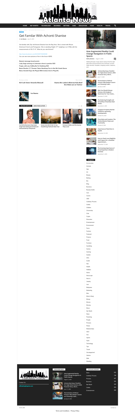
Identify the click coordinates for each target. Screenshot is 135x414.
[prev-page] (79, 106)
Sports (88, 337)
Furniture (88, 243)
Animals (88, 166)
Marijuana (89, 287)
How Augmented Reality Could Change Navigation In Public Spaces (100, 53)
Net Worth (34, 26)
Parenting (89, 317)
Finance (88, 237)
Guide (88, 261)
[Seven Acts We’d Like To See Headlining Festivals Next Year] (51, 116)
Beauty (88, 175)
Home (25, 26)
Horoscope (89, 275)
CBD (87, 198)
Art (87, 172)
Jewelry (88, 281)
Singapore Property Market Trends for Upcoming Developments (106, 111)
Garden (88, 255)
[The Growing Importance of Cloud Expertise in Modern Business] (91, 151)
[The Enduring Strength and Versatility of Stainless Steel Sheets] (91, 102)
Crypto (88, 216)
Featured (88, 234)
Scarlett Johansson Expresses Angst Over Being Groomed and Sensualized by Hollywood (28, 126)
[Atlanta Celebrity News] (67, 11)
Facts (88, 228)
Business (57, 26)
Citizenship (89, 210)
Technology (46, 26)
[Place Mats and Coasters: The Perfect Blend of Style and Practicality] (91, 122)
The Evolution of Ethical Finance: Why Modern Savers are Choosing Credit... (106, 82)
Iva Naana (23, 39)
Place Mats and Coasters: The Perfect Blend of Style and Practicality (107, 121)
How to (88, 278)
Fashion (88, 231)
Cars (74, 26)
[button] (115, 25)
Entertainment (90, 222)
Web (87, 358)
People (88, 320)
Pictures (88, 323)
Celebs (25, 30)
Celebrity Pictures (91, 201)
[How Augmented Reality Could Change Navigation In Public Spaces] (101, 39)
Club (87, 213)
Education (83, 26)
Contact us (113, 407)
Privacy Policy (75, 411)
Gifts (87, 258)
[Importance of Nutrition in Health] (91, 131)
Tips (87, 346)
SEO (87, 331)
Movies (88, 302)
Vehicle (88, 355)
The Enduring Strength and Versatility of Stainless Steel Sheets (106, 101)
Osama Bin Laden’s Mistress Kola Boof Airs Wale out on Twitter (68, 84)
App (87, 169)
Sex (87, 334)
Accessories (89, 163)
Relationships (90, 329)
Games (88, 249)
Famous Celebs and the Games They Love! (72, 126)
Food (92, 26)
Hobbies (88, 269)
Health (99, 26)
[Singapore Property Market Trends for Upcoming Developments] (91, 112)
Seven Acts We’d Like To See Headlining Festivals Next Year (50, 126)
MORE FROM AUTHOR (39, 106)
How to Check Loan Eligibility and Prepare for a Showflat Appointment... (106, 140)
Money (88, 299)
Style (87, 340)
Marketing (89, 290)
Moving (88, 305)
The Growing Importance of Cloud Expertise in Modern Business (106, 149)
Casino (88, 195)
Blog (87, 184)
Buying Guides (90, 190)
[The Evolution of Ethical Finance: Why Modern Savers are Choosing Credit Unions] (91, 83)
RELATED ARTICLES (26, 106)
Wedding (88, 361)
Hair (87, 263)
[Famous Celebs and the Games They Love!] (72, 116)
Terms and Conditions (62, 411)
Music (88, 308)
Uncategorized (90, 352)
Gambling (89, 246)
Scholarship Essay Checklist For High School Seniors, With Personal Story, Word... (107, 72)
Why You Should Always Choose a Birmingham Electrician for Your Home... (106, 92)
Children (88, 207)
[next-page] (81, 106)
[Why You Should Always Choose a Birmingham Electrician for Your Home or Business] (91, 93)
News (88, 314)
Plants (88, 326)
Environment (90, 225)
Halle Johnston (90, 58)
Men (87, 293)
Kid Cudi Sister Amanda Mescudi (31, 83)
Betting (66, 26)
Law (87, 284)
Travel (107, 26)
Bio (87, 181)
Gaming (88, 252)
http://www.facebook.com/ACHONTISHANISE (33, 54)
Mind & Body (90, 296)
